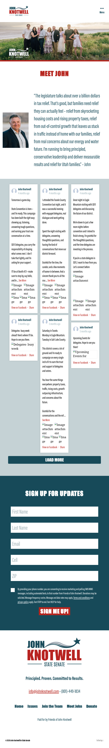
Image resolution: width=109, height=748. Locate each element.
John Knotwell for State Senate (20, 740)
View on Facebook (19, 307)
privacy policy (23, 602)
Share (31, 307)
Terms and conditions (81, 597)
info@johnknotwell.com (44, 691)
